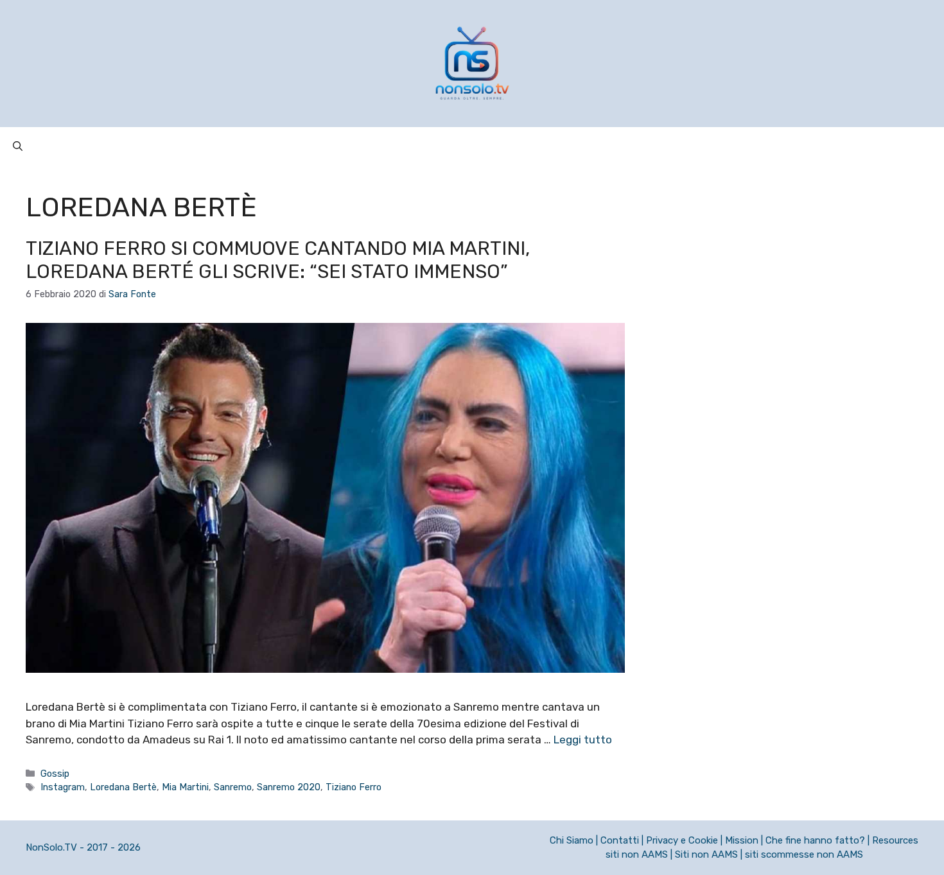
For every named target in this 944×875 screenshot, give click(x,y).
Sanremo (233, 787)
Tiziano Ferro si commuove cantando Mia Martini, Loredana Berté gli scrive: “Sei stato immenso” (278, 260)
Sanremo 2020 (288, 787)
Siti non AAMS (706, 854)
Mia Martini (185, 787)
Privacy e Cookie (682, 840)
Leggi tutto (583, 739)
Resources (895, 840)
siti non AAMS (637, 854)
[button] (17, 146)
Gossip (54, 773)
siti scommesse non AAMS (804, 854)
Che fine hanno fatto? (815, 840)
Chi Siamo (571, 840)
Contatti (619, 840)
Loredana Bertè (123, 787)
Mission (741, 840)
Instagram (62, 787)
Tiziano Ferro (353, 787)
